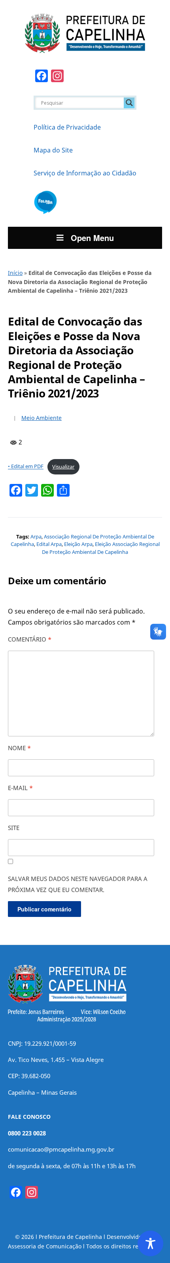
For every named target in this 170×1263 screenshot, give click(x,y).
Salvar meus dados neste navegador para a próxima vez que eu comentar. (77, 884)
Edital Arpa (49, 544)
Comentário (29, 639)
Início (15, 273)
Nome (19, 748)
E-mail (20, 788)
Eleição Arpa (78, 544)
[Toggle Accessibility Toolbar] (150, 1243)
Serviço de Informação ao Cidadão (85, 173)
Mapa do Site (53, 150)
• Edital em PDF (25, 466)
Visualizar (63, 466)
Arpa (36, 536)
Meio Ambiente (41, 418)
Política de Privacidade (67, 127)
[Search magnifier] (129, 102)
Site (13, 828)
